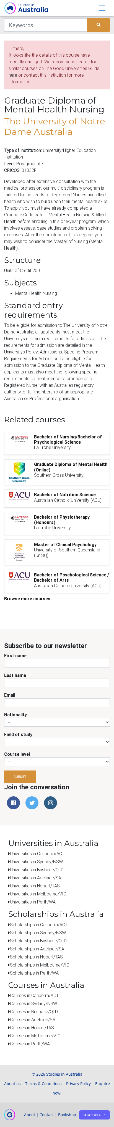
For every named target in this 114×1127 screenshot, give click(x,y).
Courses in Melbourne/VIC (35, 1035)
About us (12, 1083)
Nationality (15, 714)
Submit (20, 776)
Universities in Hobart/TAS (35, 885)
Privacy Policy (78, 1083)
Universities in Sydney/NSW (36, 861)
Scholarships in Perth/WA (34, 973)
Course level (17, 754)
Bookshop (67, 1114)
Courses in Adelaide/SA (32, 1019)
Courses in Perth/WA (30, 1043)
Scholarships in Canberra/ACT (39, 924)
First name (15, 655)
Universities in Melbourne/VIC (38, 894)
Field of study (18, 734)
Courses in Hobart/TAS (32, 1027)
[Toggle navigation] (102, 8)
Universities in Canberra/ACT (37, 853)
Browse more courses (27, 598)
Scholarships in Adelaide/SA (37, 949)
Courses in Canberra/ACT (34, 995)
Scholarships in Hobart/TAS (36, 957)
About (29, 1114)
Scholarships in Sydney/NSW (38, 932)
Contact (47, 1114)
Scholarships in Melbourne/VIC (39, 965)
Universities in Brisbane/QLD (37, 869)
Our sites (92, 1115)
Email (9, 695)
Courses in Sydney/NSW (33, 1003)
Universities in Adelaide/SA (35, 877)
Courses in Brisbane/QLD (34, 1011)
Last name (15, 675)
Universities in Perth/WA (33, 902)
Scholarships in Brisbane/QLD (38, 940)
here (13, 75)
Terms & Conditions (43, 1083)
